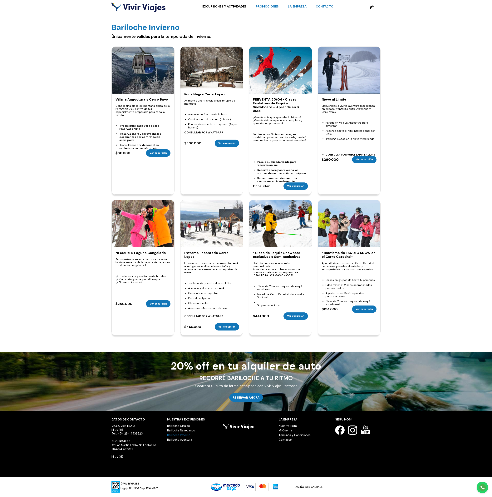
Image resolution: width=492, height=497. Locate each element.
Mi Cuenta (285, 430)
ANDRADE (317, 487)
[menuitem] (224, 6)
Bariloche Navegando (181, 430)
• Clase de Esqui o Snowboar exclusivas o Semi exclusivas (277, 255)
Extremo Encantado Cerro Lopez (206, 255)
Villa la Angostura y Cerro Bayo (142, 99)
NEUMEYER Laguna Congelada (141, 253)
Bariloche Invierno (178, 435)
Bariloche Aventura (179, 440)
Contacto (285, 440)
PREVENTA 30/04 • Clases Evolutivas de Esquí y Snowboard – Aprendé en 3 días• (276, 105)
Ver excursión (158, 153)
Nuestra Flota (288, 426)
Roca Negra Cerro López (204, 94)
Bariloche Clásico (178, 426)
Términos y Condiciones (295, 435)
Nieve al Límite (334, 99)
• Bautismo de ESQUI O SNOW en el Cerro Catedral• (349, 255)
